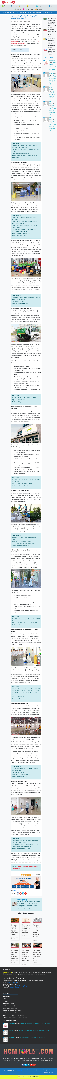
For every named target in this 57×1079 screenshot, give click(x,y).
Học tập (52, 6)
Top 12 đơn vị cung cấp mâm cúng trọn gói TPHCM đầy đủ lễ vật (15, 929)
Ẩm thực (6, 6)
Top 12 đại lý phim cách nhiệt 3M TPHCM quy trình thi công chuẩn (25, 955)
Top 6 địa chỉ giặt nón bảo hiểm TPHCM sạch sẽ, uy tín (37, 954)
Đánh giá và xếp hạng (47, 1072)
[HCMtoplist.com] (8, 2)
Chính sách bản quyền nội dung (13, 1013)
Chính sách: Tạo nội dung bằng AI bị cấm (15, 1017)
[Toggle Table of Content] (25, 50)
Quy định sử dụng (9, 1003)
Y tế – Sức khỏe (29, 9)
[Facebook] (22, 1065)
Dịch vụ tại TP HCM (15, 12)
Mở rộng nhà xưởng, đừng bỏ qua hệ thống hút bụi (52, 32)
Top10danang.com (16, 1062)
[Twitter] (25, 1065)
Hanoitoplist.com (7, 1062)
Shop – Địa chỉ (42, 6)
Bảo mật (51, 1070)
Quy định (45, 1070)
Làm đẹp (39, 9)
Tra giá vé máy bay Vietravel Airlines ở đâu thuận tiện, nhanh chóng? (51, 42)
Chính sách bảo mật (9, 1006)
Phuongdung (22, 900)
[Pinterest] (34, 1065)
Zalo (16, 982)
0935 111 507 (10, 982)
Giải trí (19, 9)
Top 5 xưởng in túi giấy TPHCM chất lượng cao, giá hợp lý (26, 928)
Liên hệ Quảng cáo (15, 987)
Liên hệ (6, 998)
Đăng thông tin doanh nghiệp (12, 1010)
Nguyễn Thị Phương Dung (20, 986)
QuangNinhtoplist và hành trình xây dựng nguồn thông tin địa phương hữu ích (52, 22)
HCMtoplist (6, 12)
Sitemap (40, 1070)
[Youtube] (31, 1065)
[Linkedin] (28, 1065)
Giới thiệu (7, 996)
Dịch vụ (15, 6)
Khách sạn (31, 6)
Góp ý (6, 1001)
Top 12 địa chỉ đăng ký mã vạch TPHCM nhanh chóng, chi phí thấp (36, 930)
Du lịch (23, 6)
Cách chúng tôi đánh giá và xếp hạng (14, 1015)
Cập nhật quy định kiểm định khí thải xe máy (52, 51)
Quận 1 (15, 890)
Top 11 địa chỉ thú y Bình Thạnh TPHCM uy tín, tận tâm (15, 954)
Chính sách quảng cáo (10, 1008)
